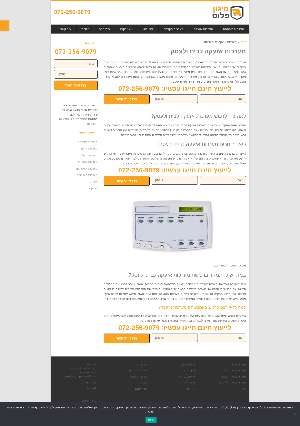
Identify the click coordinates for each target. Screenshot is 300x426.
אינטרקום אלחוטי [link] (138, 370)
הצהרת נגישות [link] (90, 400)
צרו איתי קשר (126, 99)
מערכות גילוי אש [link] (88, 162)
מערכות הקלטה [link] (88, 155)
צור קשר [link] (93, 188)
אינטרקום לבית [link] (139, 376)
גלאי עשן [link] (192, 388)
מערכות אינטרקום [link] (87, 168)
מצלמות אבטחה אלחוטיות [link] (232, 382)
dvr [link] (244, 388)
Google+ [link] (92, 388)
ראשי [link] (243, 42)
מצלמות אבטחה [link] (88, 142)
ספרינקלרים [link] (190, 382)
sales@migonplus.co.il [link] (76, 376)
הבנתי (151, 420)
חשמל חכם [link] (141, 388)
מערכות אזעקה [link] (88, 148)
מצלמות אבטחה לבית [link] (234, 370)
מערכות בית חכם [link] (87, 175)
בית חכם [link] (142, 382)
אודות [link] (94, 181)
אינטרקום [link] (142, 364)
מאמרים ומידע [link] (90, 382)
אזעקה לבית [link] (190, 370)
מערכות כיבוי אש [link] (188, 376)
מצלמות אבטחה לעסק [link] (234, 376)
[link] (4, 25)
